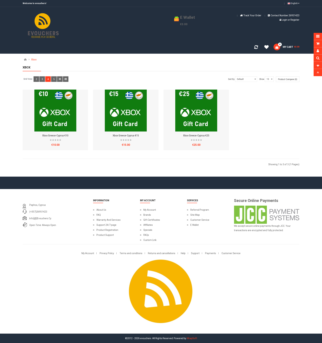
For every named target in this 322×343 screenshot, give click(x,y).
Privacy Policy (107, 253)
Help (183, 253)
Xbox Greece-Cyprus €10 (55, 135)
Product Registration (107, 230)
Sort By (231, 79)
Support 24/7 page (106, 225)
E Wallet (194, 225)
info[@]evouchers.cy (40, 218)
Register (294, 19)
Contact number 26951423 (285, 15)
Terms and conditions (131, 253)
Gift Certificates (151, 220)
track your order (252, 15)
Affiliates (148, 225)
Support (195, 253)
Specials (147, 230)
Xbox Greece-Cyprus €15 (126, 135)
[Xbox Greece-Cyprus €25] (196, 110)
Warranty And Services (108, 220)
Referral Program (199, 209)
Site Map (195, 215)
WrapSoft (192, 338)
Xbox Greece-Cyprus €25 (196, 135)
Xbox (34, 59)
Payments (210, 253)
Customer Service (199, 220)
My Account (149, 209)
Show (261, 79)
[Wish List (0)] (266, 47)
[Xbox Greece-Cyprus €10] (55, 110)
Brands (147, 215)
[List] (60, 79)
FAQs (146, 235)
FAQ (98, 215)
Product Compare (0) (287, 79)
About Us (101, 209)
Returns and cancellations (161, 253)
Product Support (105, 235)
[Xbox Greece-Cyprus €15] (126, 110)
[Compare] (256, 47)
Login (284, 19)
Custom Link (149, 240)
